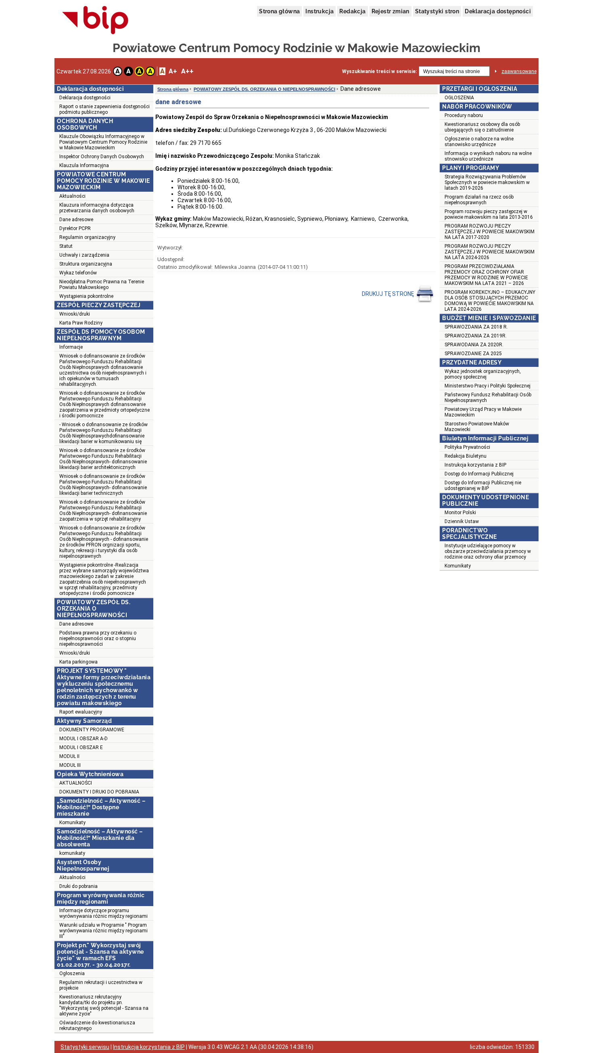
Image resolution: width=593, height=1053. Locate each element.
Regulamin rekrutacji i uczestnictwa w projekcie (100, 985)
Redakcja (352, 11)
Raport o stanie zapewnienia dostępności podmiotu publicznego (104, 109)
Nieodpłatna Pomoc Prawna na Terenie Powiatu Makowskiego (101, 284)
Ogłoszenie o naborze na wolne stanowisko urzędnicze (479, 141)
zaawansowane (519, 71)
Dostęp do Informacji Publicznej (479, 474)
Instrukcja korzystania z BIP (475, 465)
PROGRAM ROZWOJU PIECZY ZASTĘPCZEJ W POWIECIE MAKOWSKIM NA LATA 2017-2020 (490, 231)
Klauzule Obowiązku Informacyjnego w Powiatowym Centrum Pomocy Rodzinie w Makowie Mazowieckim (103, 142)
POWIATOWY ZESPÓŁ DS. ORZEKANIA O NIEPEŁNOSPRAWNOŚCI (264, 89)
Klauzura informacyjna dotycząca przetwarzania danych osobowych (96, 208)
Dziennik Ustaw (462, 521)
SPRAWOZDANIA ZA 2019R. (476, 336)
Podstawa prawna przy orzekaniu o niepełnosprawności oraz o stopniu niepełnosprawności (97, 638)
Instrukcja (319, 11)
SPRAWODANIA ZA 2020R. (474, 345)
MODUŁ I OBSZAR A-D (83, 738)
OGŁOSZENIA (459, 97)
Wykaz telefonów (78, 273)
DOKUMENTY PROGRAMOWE (91, 730)
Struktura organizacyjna (85, 264)
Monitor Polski (460, 512)
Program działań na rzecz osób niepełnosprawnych (479, 199)
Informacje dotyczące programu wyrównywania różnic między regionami (103, 913)
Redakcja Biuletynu (466, 456)
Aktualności (72, 196)
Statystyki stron (437, 11)
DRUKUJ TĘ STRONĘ (388, 294)
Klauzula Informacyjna (84, 165)
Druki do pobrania (78, 886)
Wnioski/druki (74, 314)
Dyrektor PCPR (75, 228)
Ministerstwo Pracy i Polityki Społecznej (487, 386)
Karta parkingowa (78, 662)
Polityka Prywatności (467, 447)
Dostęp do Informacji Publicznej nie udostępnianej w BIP (483, 485)
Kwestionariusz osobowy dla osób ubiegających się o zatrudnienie (482, 127)
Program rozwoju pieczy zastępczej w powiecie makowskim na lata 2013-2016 (489, 214)
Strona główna (279, 11)
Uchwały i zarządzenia (84, 255)
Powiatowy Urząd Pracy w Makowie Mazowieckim (483, 412)
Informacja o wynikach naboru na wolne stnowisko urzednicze (488, 156)
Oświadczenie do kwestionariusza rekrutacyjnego (97, 1025)
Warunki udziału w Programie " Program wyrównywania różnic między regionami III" (103, 930)
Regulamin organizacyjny (87, 237)
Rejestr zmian (390, 11)
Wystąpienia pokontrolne (86, 296)
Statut (66, 246)
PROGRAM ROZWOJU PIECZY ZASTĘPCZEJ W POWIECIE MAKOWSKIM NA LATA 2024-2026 (490, 251)
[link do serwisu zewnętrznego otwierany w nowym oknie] (95, 20)
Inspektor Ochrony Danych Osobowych (101, 156)
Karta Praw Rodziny (80, 323)
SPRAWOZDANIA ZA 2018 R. (476, 327)
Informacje (71, 347)
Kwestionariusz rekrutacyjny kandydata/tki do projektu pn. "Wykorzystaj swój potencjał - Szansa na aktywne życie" (103, 1005)
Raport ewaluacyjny (80, 712)
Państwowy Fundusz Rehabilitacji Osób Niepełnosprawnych (488, 397)
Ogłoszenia (72, 973)
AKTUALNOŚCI (75, 783)
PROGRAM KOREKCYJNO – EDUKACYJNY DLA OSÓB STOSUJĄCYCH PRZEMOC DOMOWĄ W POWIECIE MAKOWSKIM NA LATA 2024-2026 (490, 300)
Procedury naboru (464, 115)
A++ (187, 71)
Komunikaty (72, 822)
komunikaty (72, 853)
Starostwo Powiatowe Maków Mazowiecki (477, 426)
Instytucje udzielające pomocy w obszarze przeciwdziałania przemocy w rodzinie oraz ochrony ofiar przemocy (488, 551)
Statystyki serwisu (85, 1047)
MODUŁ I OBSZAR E (81, 747)
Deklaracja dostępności (498, 11)
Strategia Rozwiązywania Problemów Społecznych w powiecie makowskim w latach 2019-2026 (487, 182)
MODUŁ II (69, 756)
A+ (173, 71)
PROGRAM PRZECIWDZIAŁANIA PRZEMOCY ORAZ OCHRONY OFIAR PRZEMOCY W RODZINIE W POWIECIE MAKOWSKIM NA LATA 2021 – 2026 (486, 275)
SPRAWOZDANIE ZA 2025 (473, 353)
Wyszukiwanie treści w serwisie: (379, 71)
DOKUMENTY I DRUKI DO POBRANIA (99, 792)
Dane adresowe (76, 219)
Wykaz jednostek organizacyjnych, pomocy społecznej (483, 374)
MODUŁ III (70, 765)
